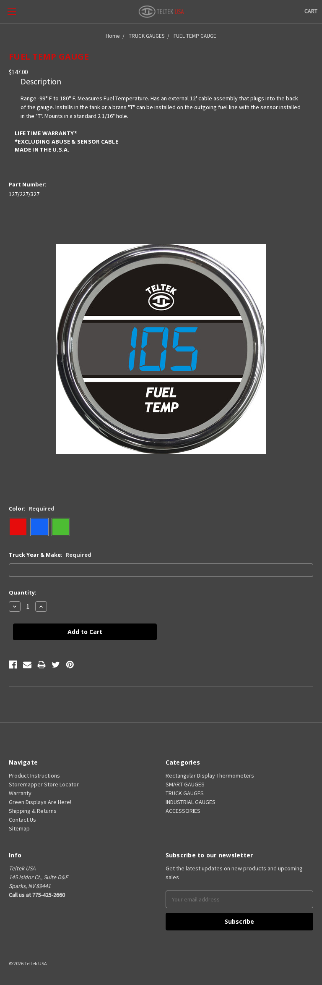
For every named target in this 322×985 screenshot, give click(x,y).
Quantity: (22, 592)
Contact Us (22, 819)
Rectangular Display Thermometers (210, 775)
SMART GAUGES (185, 784)
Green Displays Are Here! (40, 802)
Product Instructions (34, 775)
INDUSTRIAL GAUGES (191, 802)
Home (112, 35)
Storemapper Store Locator (44, 784)
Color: (32, 508)
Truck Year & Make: (50, 554)
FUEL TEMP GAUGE (195, 35)
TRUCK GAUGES (146, 35)
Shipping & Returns (33, 811)
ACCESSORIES (183, 811)
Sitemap (19, 828)
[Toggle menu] (11, 11)
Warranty (20, 793)
